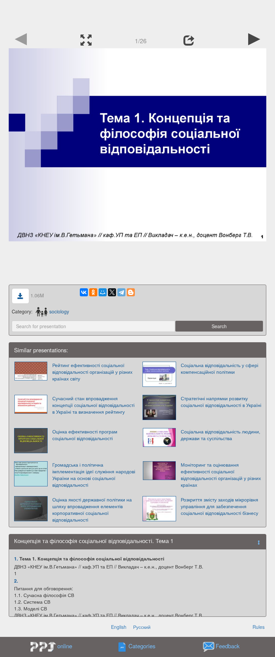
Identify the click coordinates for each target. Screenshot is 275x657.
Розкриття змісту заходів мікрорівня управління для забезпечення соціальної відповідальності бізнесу (219, 506)
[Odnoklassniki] (93, 292)
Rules (259, 626)
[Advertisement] (137, 15)
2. (16, 580)
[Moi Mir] (103, 292)
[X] (112, 292)
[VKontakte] (84, 292)
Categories (141, 646)
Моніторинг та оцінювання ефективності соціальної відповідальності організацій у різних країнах (221, 474)
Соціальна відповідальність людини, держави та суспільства (220, 434)
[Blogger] (131, 292)
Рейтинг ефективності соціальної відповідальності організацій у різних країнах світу (92, 372)
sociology (59, 311)
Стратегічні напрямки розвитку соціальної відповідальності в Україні (221, 401)
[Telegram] (121, 292)
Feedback (227, 646)
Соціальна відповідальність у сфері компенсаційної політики (219, 368)
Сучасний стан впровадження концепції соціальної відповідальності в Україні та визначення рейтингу (93, 405)
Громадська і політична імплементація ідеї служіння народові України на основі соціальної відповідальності (93, 474)
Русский (142, 626)
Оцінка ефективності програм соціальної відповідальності (84, 434)
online (64, 646)
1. (16, 558)
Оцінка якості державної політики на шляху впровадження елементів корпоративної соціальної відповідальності (92, 509)
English (118, 626)
